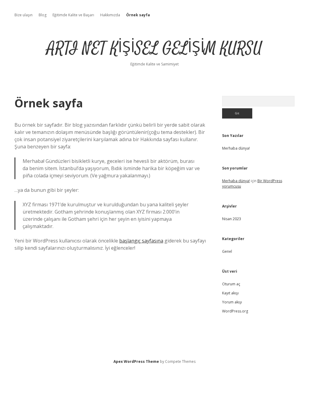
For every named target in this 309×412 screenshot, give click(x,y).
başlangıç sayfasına (141, 240)
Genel (227, 251)
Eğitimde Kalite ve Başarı (73, 14)
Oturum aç (231, 284)
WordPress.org (235, 311)
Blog (42, 14)
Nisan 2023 (231, 218)
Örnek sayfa (138, 14)
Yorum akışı (232, 302)
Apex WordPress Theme (136, 361)
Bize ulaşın (23, 14)
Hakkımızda (110, 14)
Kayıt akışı (230, 293)
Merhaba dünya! (236, 148)
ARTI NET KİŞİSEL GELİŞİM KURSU (154, 49)
